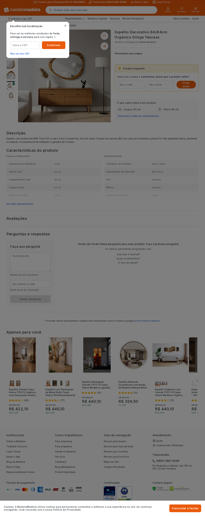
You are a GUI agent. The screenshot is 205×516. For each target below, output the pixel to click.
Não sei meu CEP (19, 53)
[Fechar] (65, 26)
